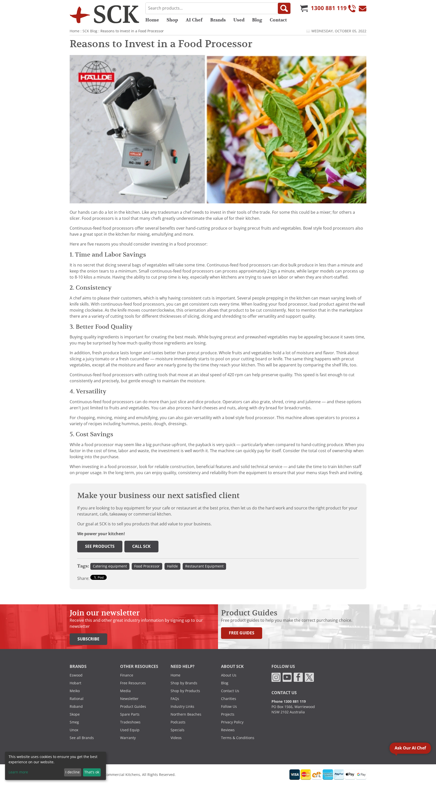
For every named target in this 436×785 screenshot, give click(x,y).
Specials (177, 730)
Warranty (128, 738)
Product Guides (133, 707)
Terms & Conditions (237, 738)
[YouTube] (287, 677)
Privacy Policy (232, 722)
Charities (228, 699)
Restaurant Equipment (204, 566)
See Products (100, 546)
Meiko (75, 691)
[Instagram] (276, 677)
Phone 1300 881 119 (288, 701)
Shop (172, 19)
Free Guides (241, 633)
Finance (126, 675)
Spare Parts (130, 714)
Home (152, 19)
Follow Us (229, 707)
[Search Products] (284, 8)
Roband (76, 707)
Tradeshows (130, 722)
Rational (77, 699)
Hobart (75, 683)
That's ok (91, 772)
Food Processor (147, 566)
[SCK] (104, 14)
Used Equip (130, 730)
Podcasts (178, 722)
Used (238, 19)
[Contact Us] (362, 8)
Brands (218, 19)
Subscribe (88, 639)
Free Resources (133, 683)
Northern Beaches (186, 714)
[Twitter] (309, 677)
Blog (257, 19)
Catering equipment (110, 566)
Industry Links (182, 707)
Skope (75, 714)
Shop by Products (185, 691)
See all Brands (82, 738)
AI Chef (194, 19)
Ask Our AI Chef (410, 748)
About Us (228, 675)
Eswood (76, 675)
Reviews (228, 730)
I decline (72, 772)
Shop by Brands (184, 683)
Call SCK (141, 546)
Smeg (74, 722)
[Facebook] (298, 677)
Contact (278, 19)
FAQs (175, 699)
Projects (227, 714)
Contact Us (230, 691)
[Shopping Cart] (304, 8)
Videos (176, 738)
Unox (74, 730)
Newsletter (129, 699)
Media (125, 691)
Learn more (18, 772)
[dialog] (55, 766)
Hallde (172, 566)
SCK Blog (90, 31)
